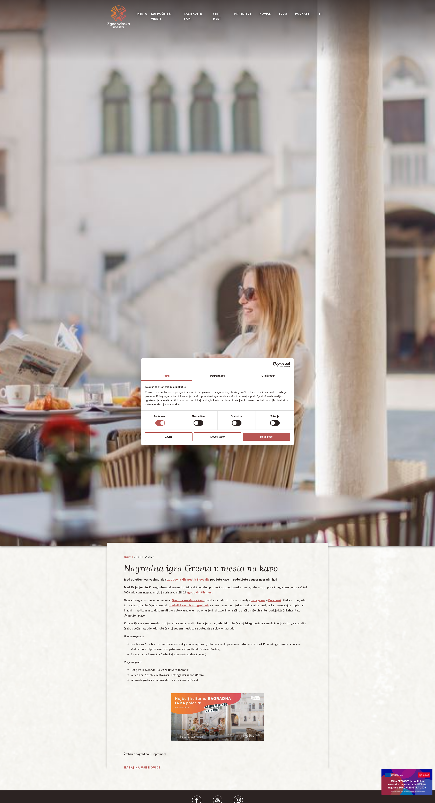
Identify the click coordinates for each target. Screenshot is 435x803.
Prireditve (242, 13)
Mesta (142, 13)
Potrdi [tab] (166, 375)
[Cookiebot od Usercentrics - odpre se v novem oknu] (275, 364)
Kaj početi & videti (161, 16)
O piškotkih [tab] (268, 375)
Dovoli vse (266, 436)
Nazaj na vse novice (142, 767)
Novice (265, 13)
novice (129, 557)
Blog (283, 13)
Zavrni (168, 436)
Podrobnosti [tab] (217, 375)
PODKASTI (303, 13)
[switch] (198, 423)
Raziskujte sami (193, 16)
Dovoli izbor (217, 436)
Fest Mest (217, 16)
